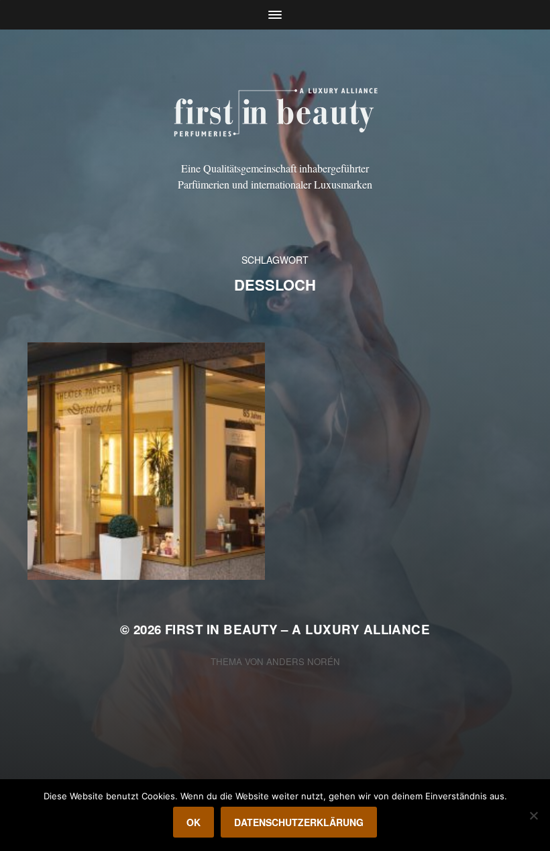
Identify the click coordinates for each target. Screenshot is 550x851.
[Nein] (533, 815)
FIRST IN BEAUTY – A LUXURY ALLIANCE (297, 629)
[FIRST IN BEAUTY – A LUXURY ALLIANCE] (275, 110)
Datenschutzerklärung (299, 822)
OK (193, 822)
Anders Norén (303, 661)
